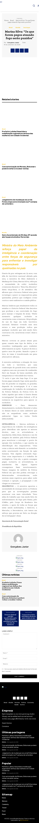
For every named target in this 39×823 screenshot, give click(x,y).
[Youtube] (25, 698)
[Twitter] (17, 51)
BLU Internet (24, 820)
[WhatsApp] (26, 51)
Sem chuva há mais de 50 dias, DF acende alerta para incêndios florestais (19, 236)
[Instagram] (18, 698)
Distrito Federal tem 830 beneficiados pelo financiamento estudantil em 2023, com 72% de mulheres (10, 619)
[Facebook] (13, 51)
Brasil (12, 20)
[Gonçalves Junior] (20, 539)
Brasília (18, 27)
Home (6, 20)
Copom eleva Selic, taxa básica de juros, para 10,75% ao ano (29, 616)
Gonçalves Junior (13, 42)
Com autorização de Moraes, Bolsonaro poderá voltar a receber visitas (19, 168)
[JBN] (19, 6)
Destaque (26, 27)
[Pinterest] (22, 51)
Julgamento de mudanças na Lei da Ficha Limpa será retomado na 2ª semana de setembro (19, 202)
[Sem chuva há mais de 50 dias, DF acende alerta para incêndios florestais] (19, 219)
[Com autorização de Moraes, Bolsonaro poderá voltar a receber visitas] (19, 151)
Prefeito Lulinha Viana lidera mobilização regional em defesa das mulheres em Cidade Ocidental (17, 133)
